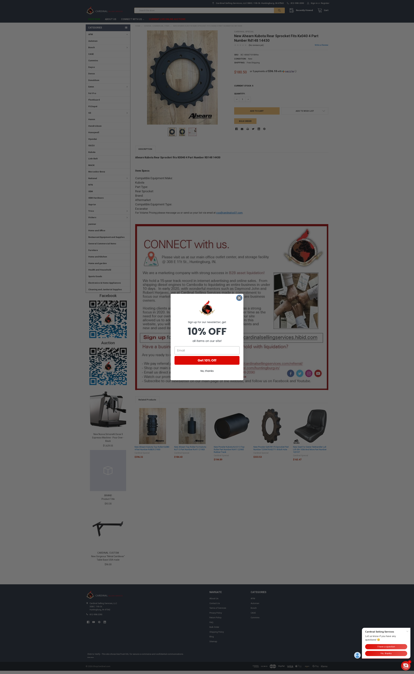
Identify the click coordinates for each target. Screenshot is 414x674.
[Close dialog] (239, 298)
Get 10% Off (207, 360)
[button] (405, 665)
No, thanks (207, 371)
